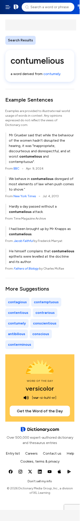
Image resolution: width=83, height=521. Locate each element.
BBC (16, 168)
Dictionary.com (16, 7)
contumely (51, 74)
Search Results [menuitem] (20, 40)
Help (70, 453)
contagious (17, 302)
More (43, 40)
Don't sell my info (40, 481)
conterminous (19, 344)
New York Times (25, 196)
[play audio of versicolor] (26, 397)
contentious (18, 313)
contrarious (45, 313)
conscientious (44, 323)
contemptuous (46, 302)
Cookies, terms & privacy (40, 461)
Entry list (13, 453)
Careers (31, 453)
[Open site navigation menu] (8, 7)
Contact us (52, 453)
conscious (40, 334)
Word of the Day (40, 380)
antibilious (16, 334)
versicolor (40, 388)
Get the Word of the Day (40, 411)
